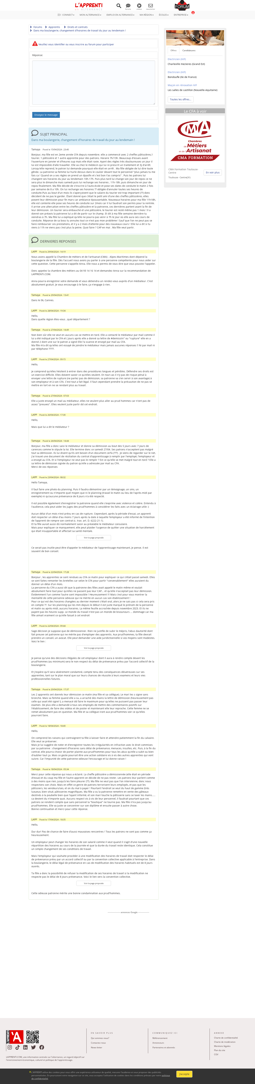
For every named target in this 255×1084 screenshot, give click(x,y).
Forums (37, 27)
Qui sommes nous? (100, 1038)
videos (139, 9)
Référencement (159, 1038)
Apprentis (54, 27)
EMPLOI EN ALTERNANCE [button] (120, 14)
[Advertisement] (128, 963)
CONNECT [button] (67, 14)
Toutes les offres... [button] (180, 99)
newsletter (150, 9)
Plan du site (219, 1050)
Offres (174, 50)
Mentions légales (222, 1046)
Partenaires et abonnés (163, 1047)
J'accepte (184, 1074)
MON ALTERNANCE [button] (90, 14)
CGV (216, 1054)
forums (128, 9)
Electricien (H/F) (177, 59)
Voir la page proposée (94, 537)
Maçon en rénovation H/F (182, 85)
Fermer (30, 1072)
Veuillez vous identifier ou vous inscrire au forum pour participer (76, 44)
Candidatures (189, 50)
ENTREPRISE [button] (180, 14)
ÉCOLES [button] (163, 14)
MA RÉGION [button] (146, 14)
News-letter (96, 1047)
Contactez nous (98, 1042)
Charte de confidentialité (226, 1037)
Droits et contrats (77, 27)
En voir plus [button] (213, 172)
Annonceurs (158, 1042)
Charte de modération (224, 1041)
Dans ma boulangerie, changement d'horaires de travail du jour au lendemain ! (79, 30)
